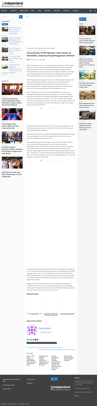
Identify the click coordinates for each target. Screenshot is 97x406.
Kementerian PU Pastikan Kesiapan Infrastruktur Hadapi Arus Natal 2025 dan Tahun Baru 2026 (44, 360)
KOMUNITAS (5, 81)
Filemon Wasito (45, 328)
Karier (76, 396)
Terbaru (4, 24)
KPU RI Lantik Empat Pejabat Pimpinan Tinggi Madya (15, 58)
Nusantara (13, 10)
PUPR (55, 343)
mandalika (45, 343)
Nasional (4, 10)
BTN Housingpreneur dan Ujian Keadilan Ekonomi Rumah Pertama (87, 105)
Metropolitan (24, 10)
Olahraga (76, 10)
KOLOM (81, 24)
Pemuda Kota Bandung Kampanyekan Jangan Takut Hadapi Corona (56, 349)
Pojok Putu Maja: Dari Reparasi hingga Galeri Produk (15, 50)
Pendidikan (56, 10)
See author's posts (46, 332)
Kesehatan (66, 10)
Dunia (33, 10)
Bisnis (39, 10)
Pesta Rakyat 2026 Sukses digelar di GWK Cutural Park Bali (10, 126)
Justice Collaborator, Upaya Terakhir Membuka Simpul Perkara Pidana (87, 40)
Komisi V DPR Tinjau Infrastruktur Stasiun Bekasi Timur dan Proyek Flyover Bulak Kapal (31, 360)
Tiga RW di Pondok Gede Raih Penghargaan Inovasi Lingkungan (11, 174)
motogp (51, 343)
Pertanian (47, 10)
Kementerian (38, 343)
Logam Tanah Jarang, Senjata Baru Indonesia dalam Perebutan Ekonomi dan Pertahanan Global (87, 63)
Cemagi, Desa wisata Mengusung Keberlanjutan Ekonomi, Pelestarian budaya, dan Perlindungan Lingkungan (12, 68)
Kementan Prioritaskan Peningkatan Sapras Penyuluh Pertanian (44, 347)
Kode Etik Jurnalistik (8, 385)
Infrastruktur (30, 343)
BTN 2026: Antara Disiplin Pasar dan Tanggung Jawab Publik (87, 85)
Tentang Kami (31, 379)
